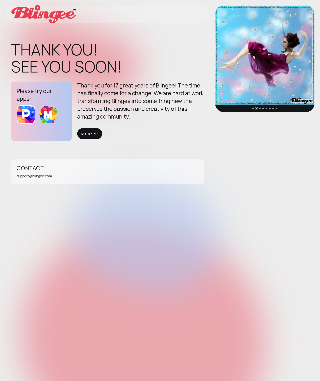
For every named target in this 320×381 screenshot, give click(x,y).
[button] (253, 108)
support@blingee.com (34, 176)
